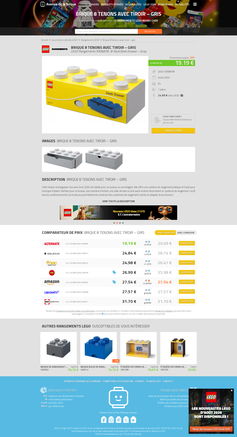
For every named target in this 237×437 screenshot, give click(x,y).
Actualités (182, 4)
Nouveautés (133, 4)
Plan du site (153, 381)
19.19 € (184, 62)
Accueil (44, 40)
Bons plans (165, 4)
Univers (94, 4)
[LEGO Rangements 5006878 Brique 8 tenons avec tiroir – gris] (63, 169)
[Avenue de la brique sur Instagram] (111, 418)
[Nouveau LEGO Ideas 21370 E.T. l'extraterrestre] (118, 213)
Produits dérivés (112, 4)
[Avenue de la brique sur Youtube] (133, 418)
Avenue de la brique (58, 4)
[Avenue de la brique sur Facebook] (103, 418)
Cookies (139, 381)
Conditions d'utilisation (118, 381)
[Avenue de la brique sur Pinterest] (118, 418)
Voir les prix (173, 130)
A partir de (156, 63)
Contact (168, 381)
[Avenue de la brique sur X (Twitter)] (126, 418)
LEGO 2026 (149, 4)
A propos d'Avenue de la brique (82, 381)
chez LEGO (168, 95)
